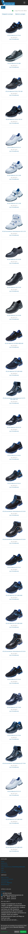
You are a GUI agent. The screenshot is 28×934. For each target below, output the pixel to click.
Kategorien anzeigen (7, 14)
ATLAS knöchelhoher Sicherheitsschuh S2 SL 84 (14, 539)
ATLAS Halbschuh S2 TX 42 (14, 567)
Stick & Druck (5, 880)
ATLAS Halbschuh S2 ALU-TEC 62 (14, 119)
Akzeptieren (23, 931)
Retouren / (4, 885)
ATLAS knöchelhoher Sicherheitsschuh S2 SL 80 (14, 511)
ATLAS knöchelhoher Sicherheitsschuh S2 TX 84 (14, 763)
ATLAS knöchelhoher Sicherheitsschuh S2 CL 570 (14, 231)
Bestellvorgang (5, 887)
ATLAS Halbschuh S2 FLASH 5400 (14, 371)
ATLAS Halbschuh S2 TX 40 (14, 35)
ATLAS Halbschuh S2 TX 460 (14, 707)
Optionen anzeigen (20, 14)
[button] (3, 7)
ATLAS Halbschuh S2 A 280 (14, 63)
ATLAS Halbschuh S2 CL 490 (14, 203)
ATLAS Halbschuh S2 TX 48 (14, 735)
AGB (2, 871)
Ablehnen (17, 931)
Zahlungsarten (5, 883)
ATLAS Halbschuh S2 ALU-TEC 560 (14, 91)
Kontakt (3, 894)
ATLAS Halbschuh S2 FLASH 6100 (14, 847)
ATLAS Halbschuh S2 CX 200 (14, 259)
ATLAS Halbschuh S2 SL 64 (14, 483)
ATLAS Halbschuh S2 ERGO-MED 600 (14, 343)
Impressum (4, 866)
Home (2, 864)
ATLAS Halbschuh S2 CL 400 (14, 175)
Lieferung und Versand (7, 882)
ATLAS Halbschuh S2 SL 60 (14, 455)
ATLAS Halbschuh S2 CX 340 (14, 315)
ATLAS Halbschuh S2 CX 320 (14, 287)
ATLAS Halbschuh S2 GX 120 (14, 427)
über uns (3, 875)
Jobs (2, 873)
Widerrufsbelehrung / (13, 869)
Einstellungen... (4, 931)
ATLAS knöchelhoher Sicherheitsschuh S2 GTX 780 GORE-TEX (14, 399)
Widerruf (9, 885)
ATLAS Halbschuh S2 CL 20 (14, 147)
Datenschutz (4, 868)
